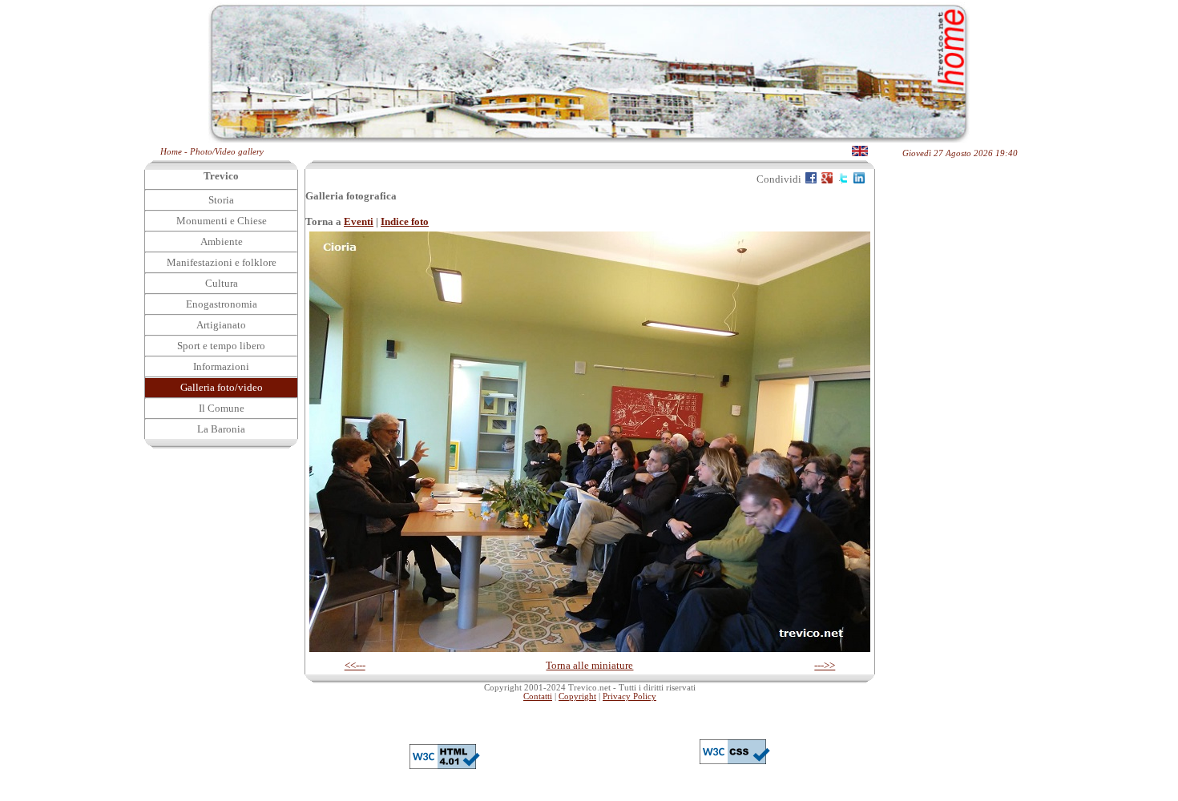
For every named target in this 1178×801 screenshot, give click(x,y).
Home (171, 151)
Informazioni (221, 366)
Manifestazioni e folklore (221, 262)
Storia (221, 200)
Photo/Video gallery (227, 151)
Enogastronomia (221, 304)
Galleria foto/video (221, 387)
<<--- (355, 665)
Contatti (537, 696)
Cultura (221, 283)
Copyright (577, 696)
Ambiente (221, 241)
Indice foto (405, 221)
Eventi (358, 221)
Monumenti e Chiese (221, 221)
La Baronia (221, 429)
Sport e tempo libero (221, 346)
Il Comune (221, 408)
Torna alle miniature (589, 665)
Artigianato (221, 325)
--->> (824, 665)
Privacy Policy (629, 696)
